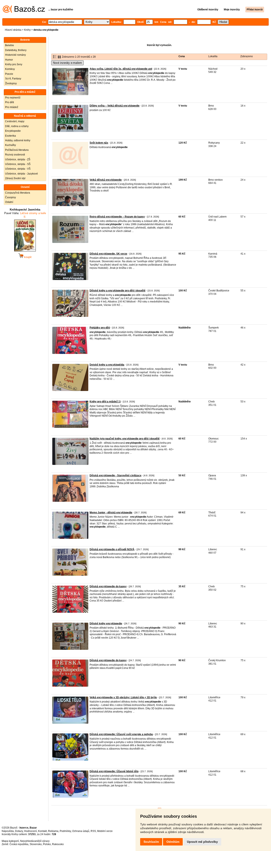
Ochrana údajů (80, 831)
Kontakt (42, 831)
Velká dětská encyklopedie (106, 179)
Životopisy (11, 83)
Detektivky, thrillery (15, 50)
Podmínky (65, 831)
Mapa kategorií (10, 841)
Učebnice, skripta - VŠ (17, 168)
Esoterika (10, 135)
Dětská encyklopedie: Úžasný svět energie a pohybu (121, 734)
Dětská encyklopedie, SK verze (108, 253)
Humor (9, 59)
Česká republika (19, 844)
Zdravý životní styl (15, 178)
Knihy (27, 29)
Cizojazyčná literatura (17, 192)
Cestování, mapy (14, 121)
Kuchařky (10, 145)
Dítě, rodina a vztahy (17, 126)
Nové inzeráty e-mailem (67, 62)
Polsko (47, 844)
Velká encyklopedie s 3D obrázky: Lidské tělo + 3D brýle (123, 697)
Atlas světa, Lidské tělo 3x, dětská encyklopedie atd (121, 68)
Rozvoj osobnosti (15, 154)
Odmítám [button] (172, 841)
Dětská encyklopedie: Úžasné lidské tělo (114, 771)
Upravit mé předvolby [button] (202, 841)
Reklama (53, 831)
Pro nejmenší (12, 97)
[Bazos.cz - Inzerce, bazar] (24, 11)
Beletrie (9, 45)
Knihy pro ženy (13, 64)
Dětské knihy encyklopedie (106, 623)
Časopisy (10, 197)
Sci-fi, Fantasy (13, 78)
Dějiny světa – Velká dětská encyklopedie (115, 105)
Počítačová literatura (17, 149)
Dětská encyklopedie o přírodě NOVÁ (112, 549)
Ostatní (9, 202)
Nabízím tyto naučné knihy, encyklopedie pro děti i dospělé (125, 438)
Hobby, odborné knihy (17, 140)
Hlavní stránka (13, 29)
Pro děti (9, 102)
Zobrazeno (246, 56)
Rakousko (58, 844)
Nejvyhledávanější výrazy (35, 841)
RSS (93, 831)
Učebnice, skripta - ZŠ (17, 159)
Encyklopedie (13, 130)
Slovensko (36, 844)
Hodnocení (30, 831)
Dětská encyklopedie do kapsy (108, 586)
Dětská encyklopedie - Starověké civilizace (115, 475)
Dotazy (19, 831)
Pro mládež (11, 107)
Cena (181, 56)
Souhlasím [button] (151, 841)
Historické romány (15, 54)
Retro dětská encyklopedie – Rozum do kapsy (117, 216)
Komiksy (10, 69)
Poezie (9, 73)
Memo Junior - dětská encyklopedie (111, 512)
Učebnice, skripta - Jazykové (21, 173)
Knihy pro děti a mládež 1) (105, 401)
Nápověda (8, 831)
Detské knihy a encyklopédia (107, 364)
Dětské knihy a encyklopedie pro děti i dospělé (117, 290)
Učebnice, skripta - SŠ (17, 164)
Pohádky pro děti (100, 327)
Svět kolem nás (99, 142)
